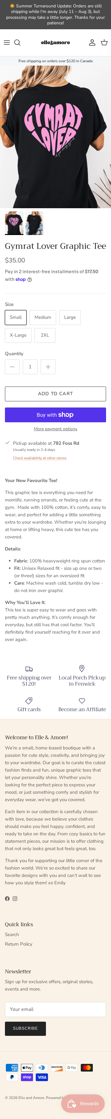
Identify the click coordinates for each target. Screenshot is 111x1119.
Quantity (14, 354)
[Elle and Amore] (55, 42)
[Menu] (7, 42)
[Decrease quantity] (12, 366)
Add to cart (55, 394)
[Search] (20, 42)
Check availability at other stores (40, 458)
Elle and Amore (31, 1097)
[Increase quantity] (48, 366)
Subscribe (25, 1028)
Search (12, 934)
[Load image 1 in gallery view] (55, 137)
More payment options (55, 429)
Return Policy (18, 944)
